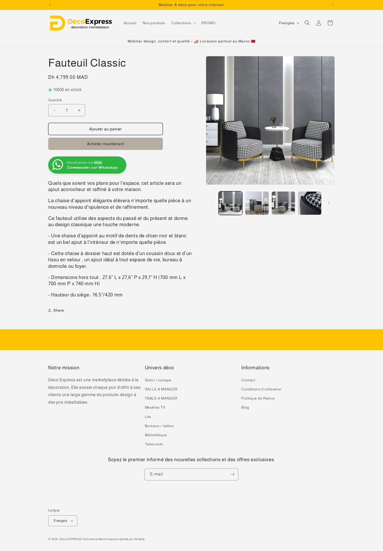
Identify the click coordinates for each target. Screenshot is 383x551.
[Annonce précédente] (50, 5)
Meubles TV (155, 407)
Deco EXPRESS (70, 539)
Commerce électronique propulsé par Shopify (113, 539)
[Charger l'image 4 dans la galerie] (310, 203)
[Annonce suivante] (333, 5)
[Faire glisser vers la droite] (329, 203)
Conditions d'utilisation (261, 389)
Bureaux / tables (159, 426)
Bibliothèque (156, 435)
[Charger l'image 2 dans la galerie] (257, 203)
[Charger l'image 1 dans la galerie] (230, 203)
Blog (245, 407)
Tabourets (154, 444)
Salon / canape (158, 380)
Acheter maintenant (105, 144)
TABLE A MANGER (161, 398)
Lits (148, 417)
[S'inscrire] (232, 474)
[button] (183, 22)
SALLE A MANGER (161, 389)
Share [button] (58, 310)
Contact (248, 380)
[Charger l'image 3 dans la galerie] (283, 203)
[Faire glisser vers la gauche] (211, 203)
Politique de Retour (258, 398)
